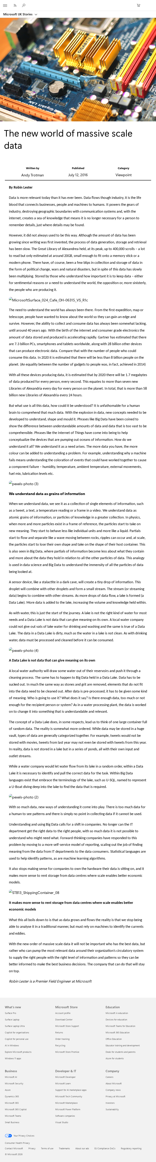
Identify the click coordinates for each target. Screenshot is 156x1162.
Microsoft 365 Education (118, 1032)
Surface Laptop (12, 1019)
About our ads (82, 1148)
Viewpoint (124, 174)
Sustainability (112, 1109)
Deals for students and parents (120, 1051)
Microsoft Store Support (67, 1025)
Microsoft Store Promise (67, 1051)
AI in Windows (12, 1045)
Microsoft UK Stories (18, 14)
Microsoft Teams (13, 1115)
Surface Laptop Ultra (15, 1025)
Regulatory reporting (131, 1148)
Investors (110, 1102)
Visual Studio (61, 1122)
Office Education (114, 1038)
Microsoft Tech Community (68, 1096)
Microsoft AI (11, 1076)
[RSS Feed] (15, 5)
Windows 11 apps (13, 1058)
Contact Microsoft (14, 1148)
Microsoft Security (14, 1083)
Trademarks (64, 1148)
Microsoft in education (117, 1013)
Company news (113, 1089)
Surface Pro (10, 1013)
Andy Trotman (32, 175)
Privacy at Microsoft (115, 1096)
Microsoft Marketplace (66, 1102)
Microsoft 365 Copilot (16, 1109)
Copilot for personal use (16, 1038)
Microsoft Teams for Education (120, 1025)
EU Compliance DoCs (104, 1148)
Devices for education (116, 1019)
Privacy (32, 1148)
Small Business (12, 1122)
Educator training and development (123, 1045)
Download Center (64, 1019)
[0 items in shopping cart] (140, 5)
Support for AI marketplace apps (71, 1089)
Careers (109, 1076)
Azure (8, 1089)
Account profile (62, 1013)
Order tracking (62, 1038)
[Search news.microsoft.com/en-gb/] (24, 5)
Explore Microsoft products (18, 1051)
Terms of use (47, 1148)
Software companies (65, 1115)
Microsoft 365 (12, 1102)
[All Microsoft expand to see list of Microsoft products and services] (5, 5)
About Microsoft (114, 1083)
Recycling (60, 1045)
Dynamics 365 (12, 1096)
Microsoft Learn (63, 1083)
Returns (59, 1032)
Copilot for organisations (17, 1032)
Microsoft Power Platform (67, 1109)
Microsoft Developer (65, 1076)
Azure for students (115, 1058)
